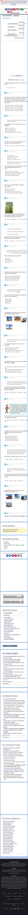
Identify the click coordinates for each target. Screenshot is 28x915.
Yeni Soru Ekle (7, 735)
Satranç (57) (7, 636)
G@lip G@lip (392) (8, 848)
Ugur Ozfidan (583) (8, 837)
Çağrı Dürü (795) (8, 835)
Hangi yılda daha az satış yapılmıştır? (13, 709)
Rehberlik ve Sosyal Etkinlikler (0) (12, 634)
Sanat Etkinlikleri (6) (9, 630)
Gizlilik (9, 899)
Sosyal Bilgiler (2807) (9, 623)
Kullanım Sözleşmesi (18, 896)
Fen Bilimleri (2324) (8, 619)
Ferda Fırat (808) (8, 832)
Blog (24, 893)
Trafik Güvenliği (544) (9, 639)
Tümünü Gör (6, 683)
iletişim (24, 871)
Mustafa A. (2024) (8, 829)
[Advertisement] (14, 57)
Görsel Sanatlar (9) (8, 631)
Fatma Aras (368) (8, 851)
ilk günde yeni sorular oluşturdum (11, 751)
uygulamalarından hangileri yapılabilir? (13, 733)
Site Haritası (8, 896)
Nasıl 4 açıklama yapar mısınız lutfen (12, 754)
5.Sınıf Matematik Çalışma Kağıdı (12, 661)
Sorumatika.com (16, 899)
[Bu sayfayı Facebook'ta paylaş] (9, 645)
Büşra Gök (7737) (8, 823)
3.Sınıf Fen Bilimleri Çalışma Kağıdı (12, 659)
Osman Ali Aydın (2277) (9, 826)
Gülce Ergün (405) (8, 844)
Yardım (5, 548)
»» (27, 516)
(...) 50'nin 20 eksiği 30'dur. (10, 698)
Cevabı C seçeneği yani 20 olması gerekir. (14, 755)
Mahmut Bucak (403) (9, 846)
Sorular (6, 543)
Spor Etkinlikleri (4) (8, 637)
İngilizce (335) (7, 622)
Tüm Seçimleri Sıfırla (19, 37)
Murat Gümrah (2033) (9, 827)
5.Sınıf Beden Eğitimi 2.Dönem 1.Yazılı (13, 675)
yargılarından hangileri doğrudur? (12, 723)
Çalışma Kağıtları (8, 545)
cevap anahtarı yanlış (9, 763)
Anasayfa (6, 541)
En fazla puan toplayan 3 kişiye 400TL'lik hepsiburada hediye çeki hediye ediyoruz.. (14, 2)
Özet (22, 75)
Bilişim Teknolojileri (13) (9, 626)
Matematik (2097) (8, 620)
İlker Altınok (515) (8, 840)
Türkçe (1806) (7, 617)
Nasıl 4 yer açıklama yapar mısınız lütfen (13, 752)
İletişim (4, 893)
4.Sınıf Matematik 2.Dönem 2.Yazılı (12, 676)
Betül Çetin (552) (8, 838)
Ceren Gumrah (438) (9, 841)
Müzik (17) (6, 633)
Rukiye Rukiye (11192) (9, 821)
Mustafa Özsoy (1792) (9, 830)
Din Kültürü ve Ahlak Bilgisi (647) (11, 628)
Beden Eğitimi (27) (8, 625)
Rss (20, 893)
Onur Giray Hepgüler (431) (10, 843)
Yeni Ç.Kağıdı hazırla (8, 681)
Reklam (10, 893)
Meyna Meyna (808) (8, 834)
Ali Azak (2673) (7, 824)
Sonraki (23, 516)
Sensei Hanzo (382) (8, 849)
